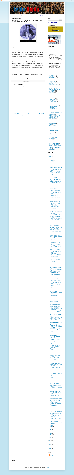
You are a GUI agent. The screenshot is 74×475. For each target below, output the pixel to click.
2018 (50, 443)
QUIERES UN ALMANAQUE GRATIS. (55, 421)
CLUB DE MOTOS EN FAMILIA (54, 84)
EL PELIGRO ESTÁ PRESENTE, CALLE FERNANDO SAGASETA (56, 381)
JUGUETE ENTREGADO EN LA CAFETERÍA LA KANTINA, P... (55, 329)
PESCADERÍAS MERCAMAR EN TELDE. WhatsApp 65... (55, 276)
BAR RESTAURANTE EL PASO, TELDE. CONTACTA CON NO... (56, 374)
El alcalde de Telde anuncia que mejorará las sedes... (55, 243)
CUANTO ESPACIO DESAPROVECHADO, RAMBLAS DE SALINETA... (56, 214)
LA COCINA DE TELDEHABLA (53, 126)
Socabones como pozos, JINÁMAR (55, 235)
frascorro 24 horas (52, 114)
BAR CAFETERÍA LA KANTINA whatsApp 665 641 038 (54, 359)
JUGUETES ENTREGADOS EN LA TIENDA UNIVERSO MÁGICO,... (55, 274)
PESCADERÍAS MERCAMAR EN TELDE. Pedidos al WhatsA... (55, 407)
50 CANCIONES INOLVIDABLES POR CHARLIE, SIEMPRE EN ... (56, 256)
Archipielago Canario (52, 81)
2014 (50, 448)
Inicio (29, 113)
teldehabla (51, 455)
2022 (50, 437)
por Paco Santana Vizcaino (53, 137)
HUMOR (50, 122)
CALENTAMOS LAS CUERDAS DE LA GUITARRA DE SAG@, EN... (56, 395)
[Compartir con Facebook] (27, 81)
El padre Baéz (51, 102)
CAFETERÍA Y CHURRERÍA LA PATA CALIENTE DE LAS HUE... (55, 289)
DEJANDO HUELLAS (52, 93)
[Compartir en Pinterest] (28, 81)
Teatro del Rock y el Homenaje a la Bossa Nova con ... (55, 384)
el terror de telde (51, 107)
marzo (51, 433)
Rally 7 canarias (51, 138)
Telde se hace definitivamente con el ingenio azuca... (55, 263)
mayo (51, 430)
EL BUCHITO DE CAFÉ (52, 99)
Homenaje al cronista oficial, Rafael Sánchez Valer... (55, 184)
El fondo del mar (51, 100)
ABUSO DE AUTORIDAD (54, 420)
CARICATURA (51, 83)
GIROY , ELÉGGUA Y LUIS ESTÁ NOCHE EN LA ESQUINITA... (55, 369)
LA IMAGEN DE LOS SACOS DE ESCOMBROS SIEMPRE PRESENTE (56, 353)
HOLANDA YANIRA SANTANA (53, 119)
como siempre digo (52, 87)
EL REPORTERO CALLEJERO (54, 105)
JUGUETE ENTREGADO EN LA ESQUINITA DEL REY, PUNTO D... (55, 172)
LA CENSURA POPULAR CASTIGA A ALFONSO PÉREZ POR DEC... (55, 339)
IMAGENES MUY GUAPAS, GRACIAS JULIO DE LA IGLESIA (56, 309)
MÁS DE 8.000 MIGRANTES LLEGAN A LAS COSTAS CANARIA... (56, 405)
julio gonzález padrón (52, 125)
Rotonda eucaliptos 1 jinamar (54, 229)
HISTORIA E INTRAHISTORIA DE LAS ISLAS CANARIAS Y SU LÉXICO (55, 116)
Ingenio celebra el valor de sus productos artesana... (54, 295)
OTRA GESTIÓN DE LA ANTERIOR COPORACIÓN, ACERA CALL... (55, 341)
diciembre (51, 159)
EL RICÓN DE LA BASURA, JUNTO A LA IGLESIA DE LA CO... (56, 379)
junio (51, 429)
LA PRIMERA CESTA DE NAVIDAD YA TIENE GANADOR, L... (56, 327)
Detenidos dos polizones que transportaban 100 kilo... (54, 188)
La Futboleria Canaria (53, 291)
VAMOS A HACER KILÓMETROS (54, 147)
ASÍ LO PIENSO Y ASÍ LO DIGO (54, 82)
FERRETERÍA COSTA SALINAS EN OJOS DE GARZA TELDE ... (55, 319)
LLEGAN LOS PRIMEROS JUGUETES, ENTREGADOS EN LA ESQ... (56, 389)
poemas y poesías (52, 136)
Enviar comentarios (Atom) (20, 115)
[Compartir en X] (25, 81)
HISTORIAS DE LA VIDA (52, 117)
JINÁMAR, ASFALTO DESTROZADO (55, 357)
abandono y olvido (52, 76)
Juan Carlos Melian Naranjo (54, 454)
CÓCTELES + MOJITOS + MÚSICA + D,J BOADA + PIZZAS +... (56, 168)
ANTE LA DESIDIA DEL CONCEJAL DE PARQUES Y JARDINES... (56, 399)
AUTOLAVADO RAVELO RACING (55, 259)
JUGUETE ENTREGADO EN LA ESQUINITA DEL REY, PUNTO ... (55, 250)
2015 (50, 447)
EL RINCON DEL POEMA (53, 106)
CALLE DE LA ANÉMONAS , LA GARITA (56, 363)
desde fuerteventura (52, 98)
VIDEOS (50, 148)
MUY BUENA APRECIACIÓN (54, 335)
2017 (50, 444)
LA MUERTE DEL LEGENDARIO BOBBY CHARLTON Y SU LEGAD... (56, 231)
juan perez (50, 124)
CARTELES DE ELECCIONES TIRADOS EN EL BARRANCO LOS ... (56, 317)
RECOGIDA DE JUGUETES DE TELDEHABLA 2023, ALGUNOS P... (56, 333)
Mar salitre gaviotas (52, 132)
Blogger (48, 467)
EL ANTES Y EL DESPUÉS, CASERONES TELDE (54, 371)
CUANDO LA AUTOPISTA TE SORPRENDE (54, 347)
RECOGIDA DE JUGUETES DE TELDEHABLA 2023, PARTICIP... (55, 197)
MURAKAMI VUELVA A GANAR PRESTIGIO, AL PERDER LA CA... (55, 254)
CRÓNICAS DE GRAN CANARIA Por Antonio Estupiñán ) (54, 90)
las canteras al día (52, 129)
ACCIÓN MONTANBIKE (52, 77)
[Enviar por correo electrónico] (23, 81)
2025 (50, 155)
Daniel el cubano (51, 92)
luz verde (50, 131)
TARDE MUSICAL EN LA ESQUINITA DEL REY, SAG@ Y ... (55, 204)
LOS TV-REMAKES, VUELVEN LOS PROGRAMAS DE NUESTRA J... (55, 182)
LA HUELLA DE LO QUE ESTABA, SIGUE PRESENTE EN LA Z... (55, 325)
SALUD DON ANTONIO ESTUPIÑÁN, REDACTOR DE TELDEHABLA (55, 311)
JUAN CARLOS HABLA (52, 123)
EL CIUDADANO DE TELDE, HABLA (55, 246)
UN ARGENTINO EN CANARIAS (54, 143)
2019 (50, 441)
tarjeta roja (50, 139)
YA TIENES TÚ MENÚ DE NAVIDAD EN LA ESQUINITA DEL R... (56, 199)
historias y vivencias (52, 118)
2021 (50, 439)
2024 (50, 156)
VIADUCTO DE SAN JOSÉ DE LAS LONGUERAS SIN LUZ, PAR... (55, 163)
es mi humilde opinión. (52, 111)
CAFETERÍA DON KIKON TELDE (55, 345)
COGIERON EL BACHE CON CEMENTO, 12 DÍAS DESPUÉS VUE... (55, 302)
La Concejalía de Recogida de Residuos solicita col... (54, 186)
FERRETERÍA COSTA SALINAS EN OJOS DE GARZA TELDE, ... (55, 165)
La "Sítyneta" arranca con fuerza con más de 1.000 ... (55, 191)
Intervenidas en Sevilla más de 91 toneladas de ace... (55, 409)
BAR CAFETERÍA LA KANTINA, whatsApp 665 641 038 (54, 223)
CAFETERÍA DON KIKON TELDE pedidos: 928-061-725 (55, 195)
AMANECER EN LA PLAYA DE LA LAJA (56, 387)
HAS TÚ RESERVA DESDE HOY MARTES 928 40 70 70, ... (55, 307)
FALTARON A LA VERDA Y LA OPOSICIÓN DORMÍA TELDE (55, 361)
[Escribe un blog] (24, 81)
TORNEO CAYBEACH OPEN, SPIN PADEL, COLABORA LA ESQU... (55, 202)
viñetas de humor (51, 149)
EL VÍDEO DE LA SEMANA (53, 108)
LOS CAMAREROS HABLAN (53, 130)
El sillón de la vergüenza (53, 258)
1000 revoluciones (52, 75)
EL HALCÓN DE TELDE (52, 101)
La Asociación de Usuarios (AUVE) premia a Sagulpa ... (55, 297)
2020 (50, 440)
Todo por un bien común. (53, 142)
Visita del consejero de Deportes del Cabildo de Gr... (55, 217)
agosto (51, 426)
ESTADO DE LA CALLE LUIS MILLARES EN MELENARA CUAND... (56, 272)
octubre (51, 161)
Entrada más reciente (15, 113)
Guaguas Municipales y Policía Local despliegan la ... (55, 221)
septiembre (52, 425)
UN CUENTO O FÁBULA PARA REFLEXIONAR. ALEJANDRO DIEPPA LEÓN (55, 145)
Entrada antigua (41, 113)
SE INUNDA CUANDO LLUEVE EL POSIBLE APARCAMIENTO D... (55, 206)
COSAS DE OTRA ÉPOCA (53, 88)
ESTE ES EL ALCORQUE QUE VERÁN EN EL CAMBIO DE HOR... (56, 323)
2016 (50, 445)
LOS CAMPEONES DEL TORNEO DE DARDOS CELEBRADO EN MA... (56, 367)
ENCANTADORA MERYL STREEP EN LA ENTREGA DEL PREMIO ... (56, 219)
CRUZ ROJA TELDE (52, 91)
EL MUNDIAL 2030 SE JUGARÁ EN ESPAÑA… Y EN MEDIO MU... (55, 299)
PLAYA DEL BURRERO (53, 375)
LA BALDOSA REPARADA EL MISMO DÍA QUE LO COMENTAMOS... (55, 225)
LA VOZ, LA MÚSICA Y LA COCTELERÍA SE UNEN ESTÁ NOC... (56, 228)
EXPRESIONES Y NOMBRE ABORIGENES (55, 112)
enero (51, 436)
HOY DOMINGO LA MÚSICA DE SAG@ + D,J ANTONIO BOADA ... (56, 351)
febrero (51, 434)
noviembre (51, 160)
